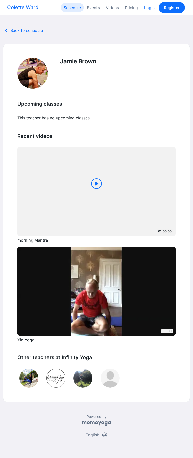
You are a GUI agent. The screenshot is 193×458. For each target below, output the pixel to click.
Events (93, 7)
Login (149, 7)
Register (172, 7)
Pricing (131, 7)
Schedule (72, 7)
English (97, 435)
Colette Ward (23, 7)
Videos (112, 7)
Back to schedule (23, 30)
